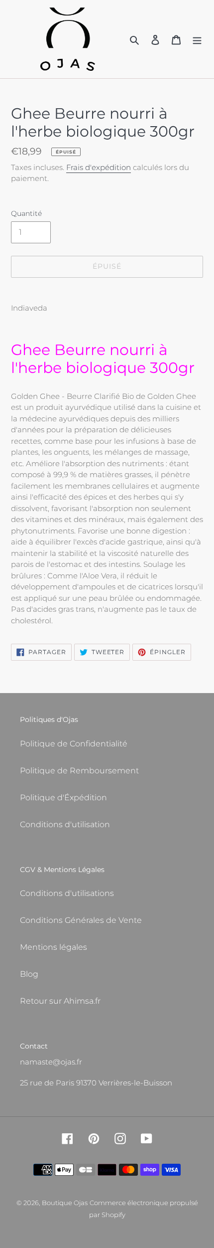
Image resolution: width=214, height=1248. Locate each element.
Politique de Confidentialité (73, 743)
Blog (29, 974)
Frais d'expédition (98, 167)
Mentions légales (53, 947)
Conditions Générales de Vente (81, 920)
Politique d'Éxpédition (63, 797)
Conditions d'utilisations (67, 893)
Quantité (26, 213)
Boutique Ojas (65, 1203)
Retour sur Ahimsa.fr (60, 1001)
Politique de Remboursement (79, 770)
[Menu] (197, 39)
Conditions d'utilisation (65, 824)
